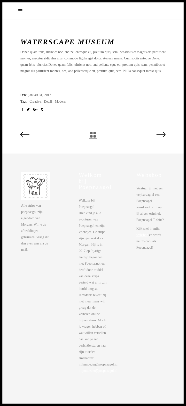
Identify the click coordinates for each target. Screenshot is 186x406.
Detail (48, 101)
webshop (142, 235)
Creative (35, 101)
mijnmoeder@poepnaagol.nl (98, 371)
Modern (60, 101)
